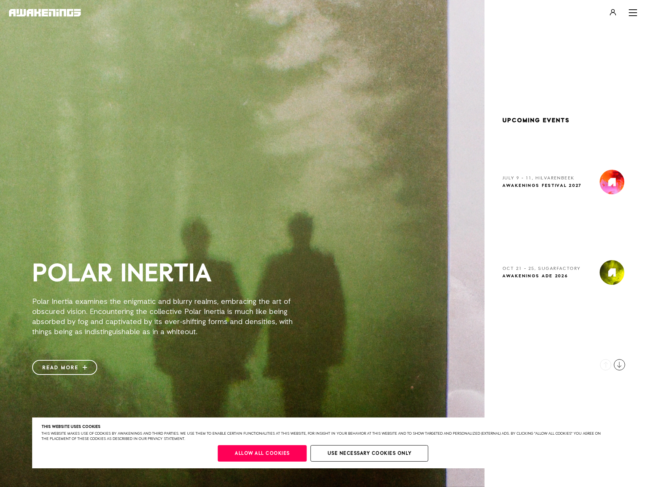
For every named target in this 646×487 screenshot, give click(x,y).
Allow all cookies (262, 453)
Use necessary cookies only (369, 453)
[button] (605, 364)
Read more (61, 367)
